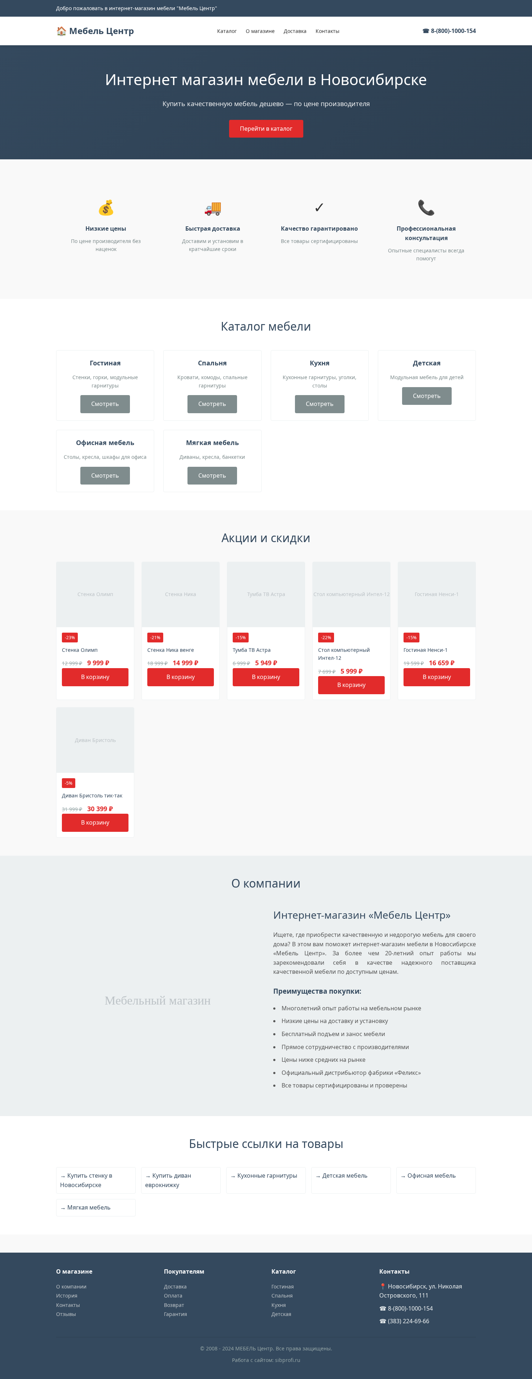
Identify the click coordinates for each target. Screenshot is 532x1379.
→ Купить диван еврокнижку (168, 1180)
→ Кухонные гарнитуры (263, 1175)
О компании (71, 1286)
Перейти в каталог (266, 129)
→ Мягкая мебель (85, 1207)
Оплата (173, 1295)
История (66, 1295)
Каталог (227, 31)
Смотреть (105, 404)
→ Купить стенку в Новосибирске (86, 1180)
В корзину (95, 677)
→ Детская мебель (341, 1175)
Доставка (295, 31)
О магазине (260, 31)
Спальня (282, 1295)
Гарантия (175, 1314)
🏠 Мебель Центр (95, 31)
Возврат (174, 1305)
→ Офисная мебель (428, 1175)
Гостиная (282, 1286)
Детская (281, 1314)
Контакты (327, 31)
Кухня (278, 1305)
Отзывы (66, 1314)
